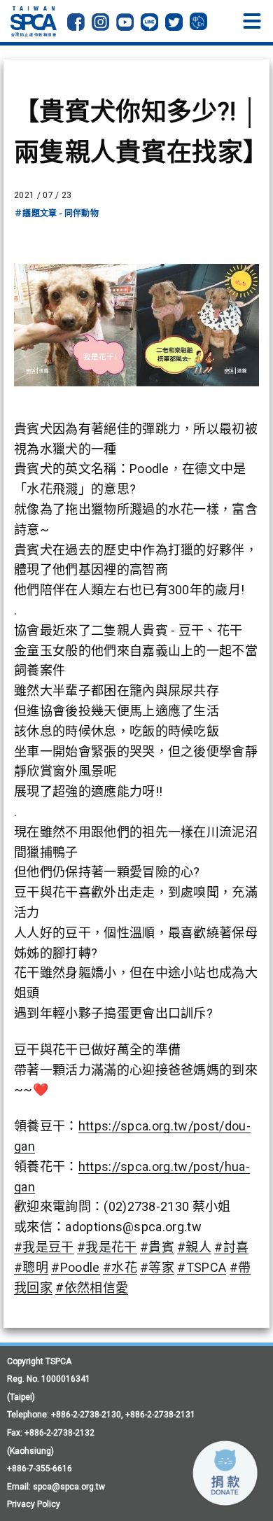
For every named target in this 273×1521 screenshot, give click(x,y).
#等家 (157, 1267)
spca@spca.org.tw (69, 1487)
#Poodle (75, 1267)
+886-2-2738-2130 (86, 1415)
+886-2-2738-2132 (59, 1433)
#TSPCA (201, 1267)
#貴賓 (157, 1247)
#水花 (120, 1267)
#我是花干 (107, 1247)
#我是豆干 (44, 1247)
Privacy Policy (33, 1504)
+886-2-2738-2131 (160, 1415)
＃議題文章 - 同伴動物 (56, 213)
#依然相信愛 (91, 1287)
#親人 (194, 1247)
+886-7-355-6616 (39, 1468)
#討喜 (231, 1247)
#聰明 (31, 1267)
